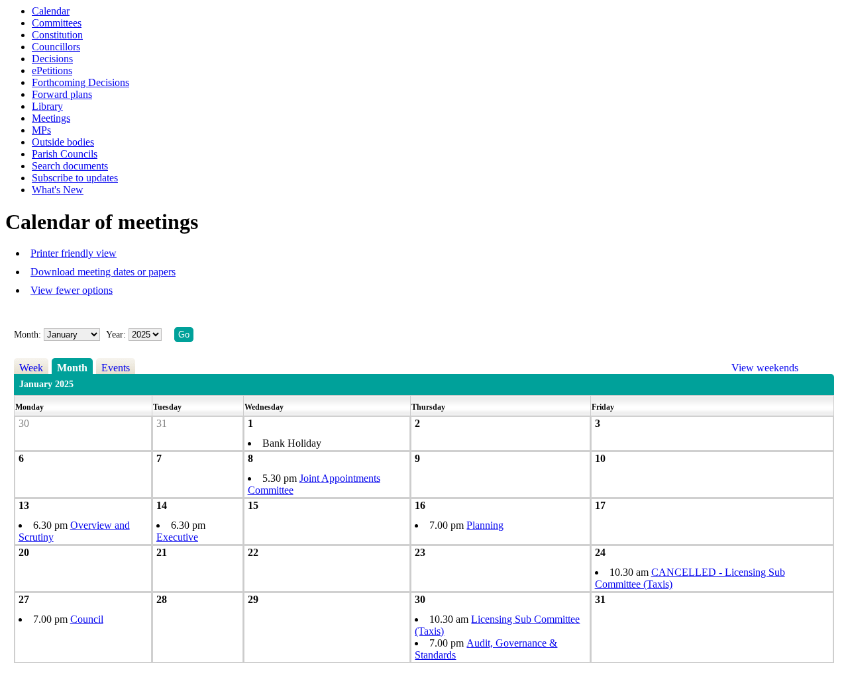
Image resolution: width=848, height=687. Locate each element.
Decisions (52, 58)
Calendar (51, 11)
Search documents (70, 165)
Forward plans (62, 94)
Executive (177, 537)
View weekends (764, 367)
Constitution (57, 34)
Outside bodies (63, 142)
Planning (485, 525)
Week (31, 367)
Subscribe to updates (75, 177)
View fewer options (71, 290)
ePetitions (52, 70)
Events (115, 367)
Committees (56, 22)
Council (86, 619)
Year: (117, 335)
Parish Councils (64, 154)
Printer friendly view (73, 253)
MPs (41, 130)
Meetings (51, 118)
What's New (57, 189)
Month (72, 367)
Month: (27, 335)
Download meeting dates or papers (103, 271)
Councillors (56, 46)
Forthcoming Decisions (80, 82)
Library (47, 106)
